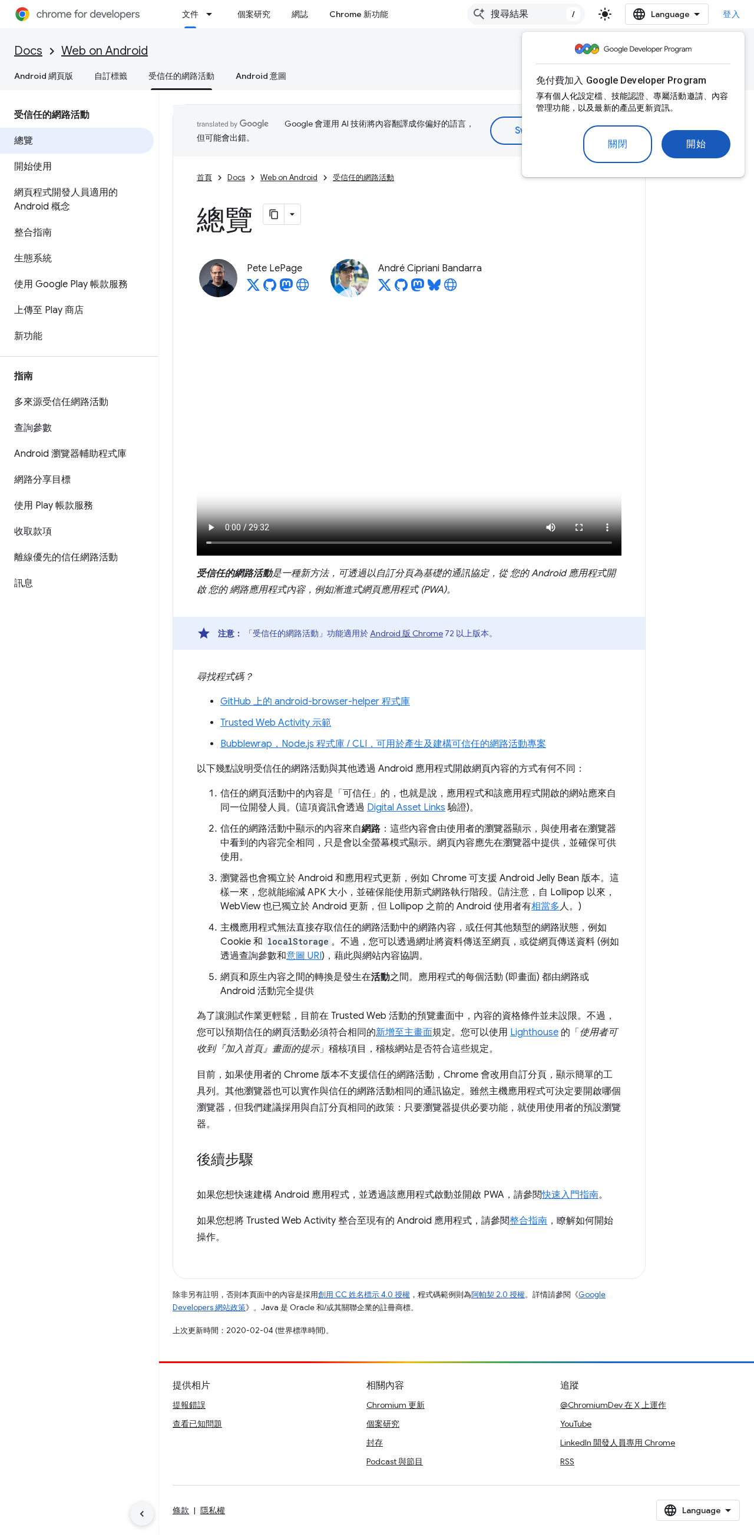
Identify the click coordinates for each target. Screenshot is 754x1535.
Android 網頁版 (43, 76)
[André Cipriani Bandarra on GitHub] (401, 288)
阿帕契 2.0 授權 (498, 1295)
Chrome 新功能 (358, 14)
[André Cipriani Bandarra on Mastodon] (417, 288)
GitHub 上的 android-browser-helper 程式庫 (315, 701)
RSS (567, 1461)
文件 (190, 14)
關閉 (617, 144)
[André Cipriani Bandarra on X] (384, 288)
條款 (181, 1510)
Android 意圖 (261, 76)
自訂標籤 (110, 76)
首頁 (204, 177)
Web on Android (104, 51)
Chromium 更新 (395, 1405)
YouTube (575, 1423)
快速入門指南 (570, 1195)
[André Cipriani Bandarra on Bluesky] (434, 288)
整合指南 (528, 1221)
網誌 (300, 14)
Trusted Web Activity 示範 (275, 723)
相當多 (545, 906)
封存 (374, 1442)
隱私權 (212, 1510)
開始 (696, 144)
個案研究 (253, 14)
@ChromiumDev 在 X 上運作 (613, 1405)
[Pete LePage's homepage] (302, 288)
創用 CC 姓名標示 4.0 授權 (364, 1295)
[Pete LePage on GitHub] (269, 288)
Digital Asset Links (406, 807)
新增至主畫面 (404, 1032)
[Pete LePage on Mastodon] (286, 288)
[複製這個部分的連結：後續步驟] (265, 1160)
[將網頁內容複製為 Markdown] (274, 214)
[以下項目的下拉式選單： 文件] (213, 14)
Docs (28, 51)
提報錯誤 (189, 1405)
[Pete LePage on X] (253, 288)
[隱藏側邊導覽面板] (142, 1514)
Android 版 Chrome (406, 633)
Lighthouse (534, 1032)
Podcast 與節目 (394, 1461)
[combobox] (526, 14)
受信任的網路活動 (181, 76)
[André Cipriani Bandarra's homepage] (450, 288)
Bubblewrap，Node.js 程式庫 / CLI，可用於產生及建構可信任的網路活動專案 (383, 744)
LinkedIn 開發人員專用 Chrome (617, 1442)
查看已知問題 (197, 1423)
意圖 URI (304, 956)
